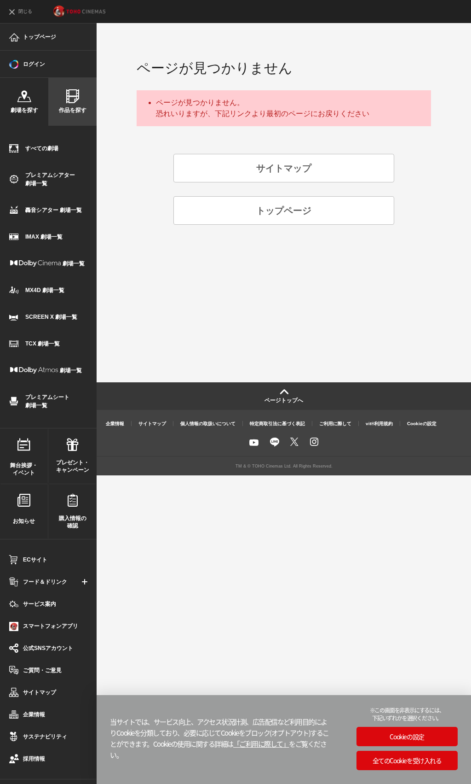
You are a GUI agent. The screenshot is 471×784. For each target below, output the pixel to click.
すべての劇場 (41, 148)
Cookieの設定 (422, 423)
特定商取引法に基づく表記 (277, 423)
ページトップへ (283, 400)
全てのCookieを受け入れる (407, 760)
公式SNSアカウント (48, 648)
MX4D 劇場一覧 (44, 290)
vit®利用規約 (379, 423)
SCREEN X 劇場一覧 (51, 317)
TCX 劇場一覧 (42, 343)
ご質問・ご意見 (42, 670)
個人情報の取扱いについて (208, 423)
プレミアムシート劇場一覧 (47, 401)
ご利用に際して (335, 423)
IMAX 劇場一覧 (44, 237)
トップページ (39, 37)
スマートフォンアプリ (50, 626)
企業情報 (115, 423)
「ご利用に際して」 (261, 744)
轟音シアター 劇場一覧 (53, 210)
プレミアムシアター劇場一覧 (50, 179)
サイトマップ (39, 692)
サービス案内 (39, 604)
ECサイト (35, 559)
